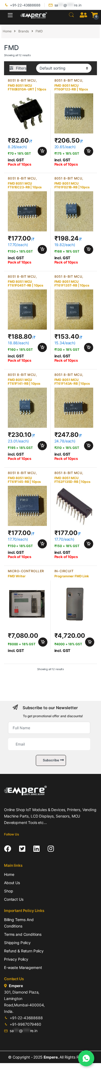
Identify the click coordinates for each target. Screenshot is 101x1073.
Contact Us (13, 899)
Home (7, 31)
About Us (12, 882)
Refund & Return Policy (24, 951)
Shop (8, 891)
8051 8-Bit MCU (22, 80)
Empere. (51, 1057)
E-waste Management (23, 967)
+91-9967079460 (25, 1024)
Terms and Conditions (22, 934)
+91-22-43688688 (25, 5)
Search (71, 15)
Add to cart (42, 151)
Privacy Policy (16, 959)
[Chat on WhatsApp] (86, 1058)
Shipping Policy (17, 942)
